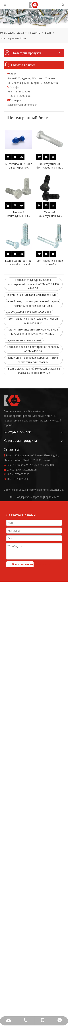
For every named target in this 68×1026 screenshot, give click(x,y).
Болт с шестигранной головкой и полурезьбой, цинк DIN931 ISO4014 (49, 262)
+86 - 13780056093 (18, 474)
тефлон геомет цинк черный (23, 340)
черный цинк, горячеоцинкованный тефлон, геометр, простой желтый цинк (33, 303)
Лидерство (36, 497)
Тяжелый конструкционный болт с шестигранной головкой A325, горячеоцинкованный (18, 214)
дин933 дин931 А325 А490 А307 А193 (28, 312)
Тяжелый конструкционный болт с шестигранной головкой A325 (49, 214)
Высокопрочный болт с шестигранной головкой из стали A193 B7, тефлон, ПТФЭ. (18, 165)
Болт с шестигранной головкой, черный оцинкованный (33, 321)
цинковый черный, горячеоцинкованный (31, 295)
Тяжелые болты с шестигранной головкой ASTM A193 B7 (33, 349)
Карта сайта (51, 497)
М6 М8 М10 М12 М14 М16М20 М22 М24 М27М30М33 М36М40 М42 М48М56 (33, 332)
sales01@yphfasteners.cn (22, 104)
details (24, 156)
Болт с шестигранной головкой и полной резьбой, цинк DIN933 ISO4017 (18, 262)
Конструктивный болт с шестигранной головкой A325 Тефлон (49, 165)
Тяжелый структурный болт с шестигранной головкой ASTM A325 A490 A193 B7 (33, 284)
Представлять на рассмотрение (23, 564)
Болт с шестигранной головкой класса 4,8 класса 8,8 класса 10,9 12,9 (34, 371)
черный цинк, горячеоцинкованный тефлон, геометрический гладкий (33, 360)
